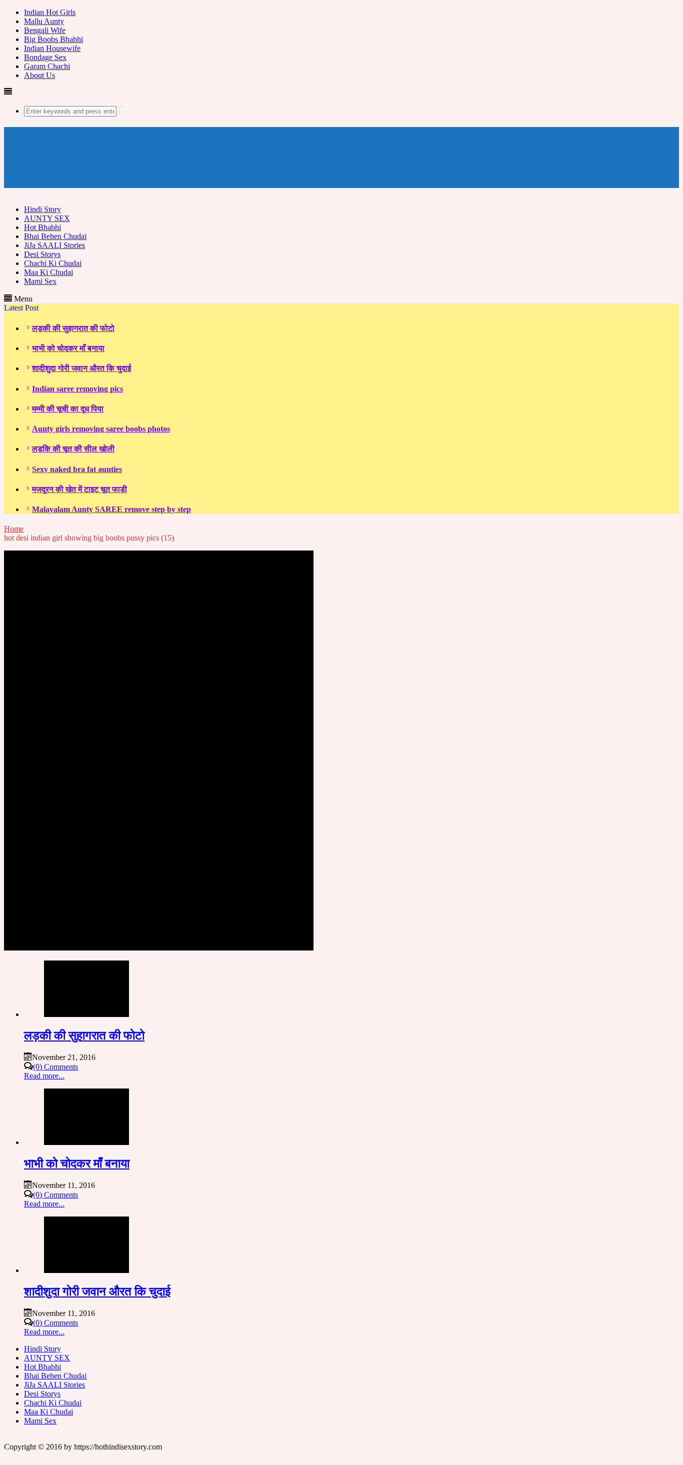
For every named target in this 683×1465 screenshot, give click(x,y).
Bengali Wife (45, 30)
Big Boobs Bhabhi (53, 39)
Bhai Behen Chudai (55, 236)
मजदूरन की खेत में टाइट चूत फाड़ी (79, 489)
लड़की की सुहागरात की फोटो (73, 328)
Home (14, 528)
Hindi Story (42, 209)
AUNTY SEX (47, 218)
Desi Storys (42, 254)
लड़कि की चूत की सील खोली (73, 448)
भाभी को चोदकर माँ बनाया (68, 348)
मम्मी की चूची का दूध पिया (68, 408)
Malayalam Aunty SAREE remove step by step (111, 509)
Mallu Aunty (44, 21)
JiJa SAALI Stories (54, 245)
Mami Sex (40, 281)
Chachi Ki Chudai (53, 263)
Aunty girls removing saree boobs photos (101, 428)
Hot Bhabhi (42, 227)
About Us (39, 75)
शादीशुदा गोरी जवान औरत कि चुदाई (81, 368)
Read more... (44, 1076)
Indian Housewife (52, 48)
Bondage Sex (45, 57)
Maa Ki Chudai (48, 272)
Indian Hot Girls (50, 12)
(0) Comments (55, 1066)
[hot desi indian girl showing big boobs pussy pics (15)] (159, 948)
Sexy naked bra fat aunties (77, 469)
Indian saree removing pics (77, 388)
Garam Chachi (47, 66)
